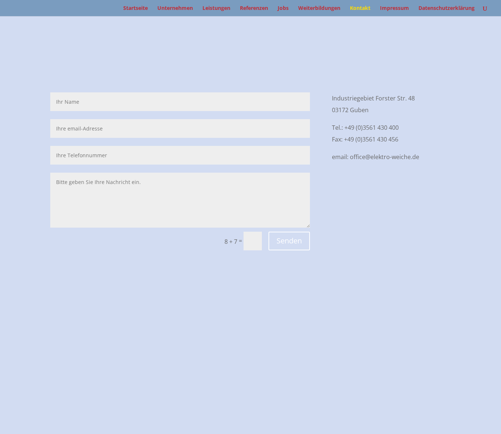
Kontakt (360, 8)
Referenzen (254, 8)
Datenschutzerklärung (446, 8)
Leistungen (216, 8)
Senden (289, 241)
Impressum (394, 8)
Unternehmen (175, 8)
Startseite (135, 8)
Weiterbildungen (319, 8)
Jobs (283, 8)
